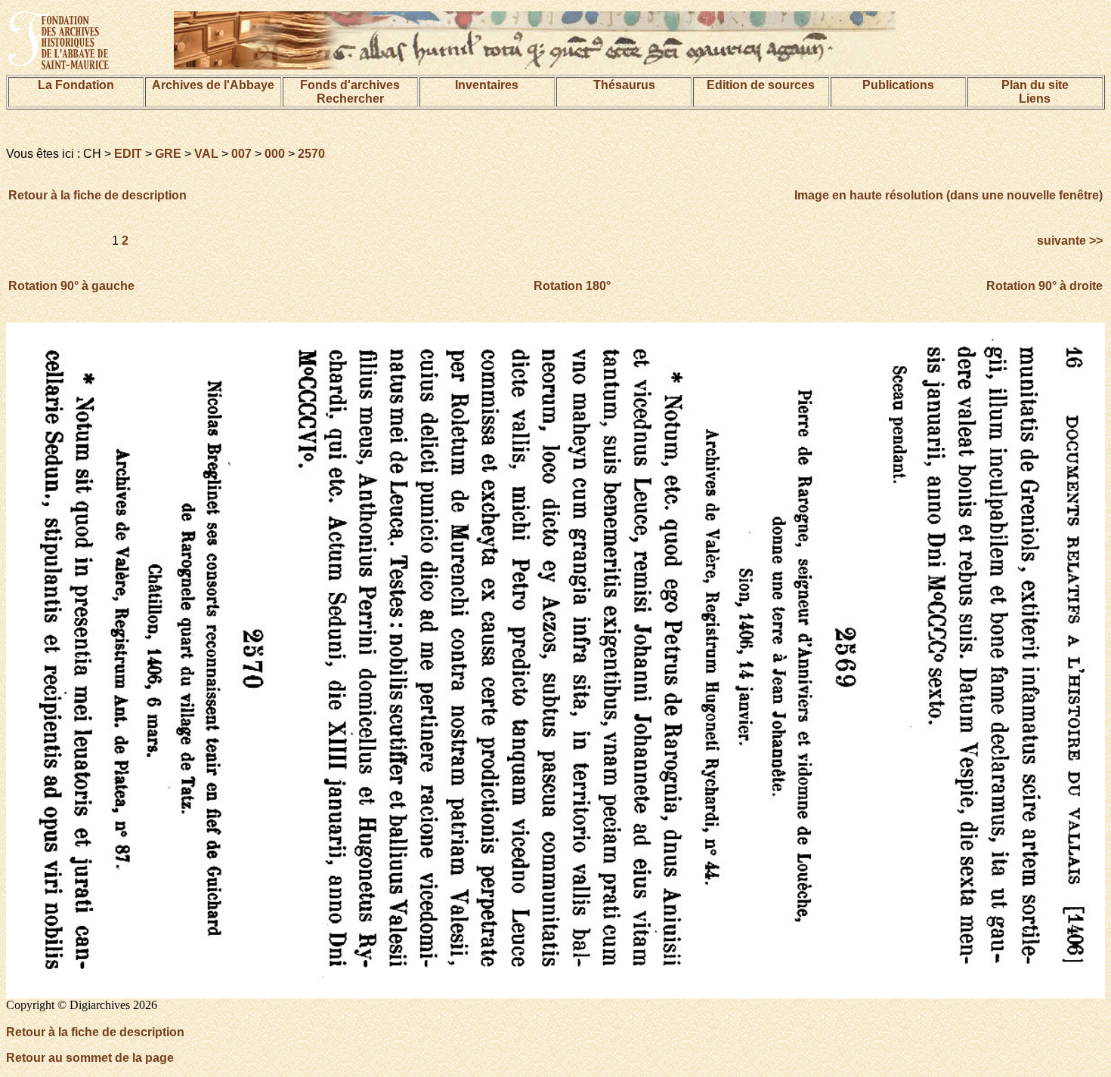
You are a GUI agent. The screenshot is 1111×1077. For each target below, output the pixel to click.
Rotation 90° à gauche (71, 285)
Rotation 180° (572, 285)
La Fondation (76, 85)
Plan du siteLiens (1035, 92)
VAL (206, 153)
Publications (898, 85)
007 (241, 153)
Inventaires (486, 85)
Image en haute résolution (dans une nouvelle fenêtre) (948, 195)
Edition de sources (761, 85)
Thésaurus (624, 85)
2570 (311, 153)
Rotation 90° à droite (1044, 285)
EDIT (128, 153)
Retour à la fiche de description (97, 195)
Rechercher (350, 98)
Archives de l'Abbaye (213, 85)
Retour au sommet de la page (90, 1057)
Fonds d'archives (350, 85)
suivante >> (1068, 240)
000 (275, 153)
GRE (168, 153)
